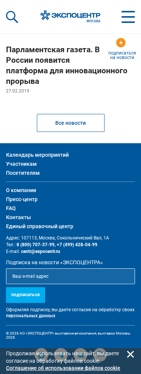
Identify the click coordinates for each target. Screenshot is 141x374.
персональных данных (30, 315)
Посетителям (23, 173)
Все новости (70, 123)
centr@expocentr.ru (40, 251)
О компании (21, 190)
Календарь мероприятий (37, 155)
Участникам (21, 164)
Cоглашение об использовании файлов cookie (63, 368)
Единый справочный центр (39, 226)
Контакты (18, 217)
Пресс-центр (22, 199)
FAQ (11, 208)
